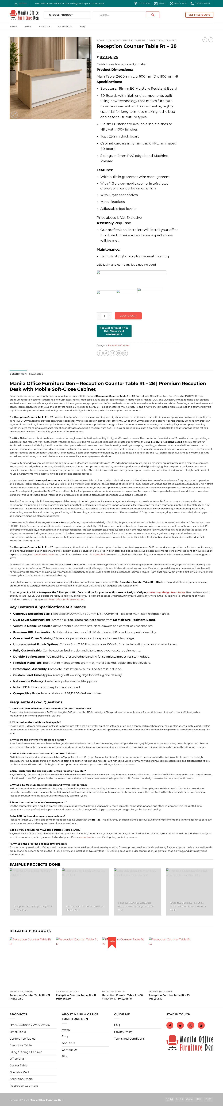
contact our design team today (166, 592)
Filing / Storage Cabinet (26, 1052)
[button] (21, 3)
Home (13, 26)
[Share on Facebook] (100, 353)
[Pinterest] (201, 1025)
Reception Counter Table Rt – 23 (169, 995)
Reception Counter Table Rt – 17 (76, 995)
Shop (28, 26)
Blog (83, 26)
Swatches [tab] (36, 374)
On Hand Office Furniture (126, 40)
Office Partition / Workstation (30, 1025)
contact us (85, 837)
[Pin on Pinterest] (119, 353)
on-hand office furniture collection (64, 599)
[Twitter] (180, 1025)
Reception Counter (162, 40)
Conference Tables (22, 1038)
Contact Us (65, 26)
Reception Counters (24, 1085)
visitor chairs (100, 554)
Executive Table (21, 1045)
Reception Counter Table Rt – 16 (122, 995)
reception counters (43, 554)
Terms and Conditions (129, 1038)
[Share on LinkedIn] (125, 353)
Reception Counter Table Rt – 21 (30, 995)
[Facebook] (169, 1025)
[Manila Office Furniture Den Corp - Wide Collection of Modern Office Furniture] (24, 15)
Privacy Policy (123, 1031)
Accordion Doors (21, 1079)
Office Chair (18, 1058)
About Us (44, 26)
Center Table (18, 1065)
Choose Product (61, 14)
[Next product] (204, 39)
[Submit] (152, 15)
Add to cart (128, 315)
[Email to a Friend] (112, 353)
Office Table (18, 1031)
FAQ (117, 1025)
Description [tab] (18, 374)
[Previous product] (210, 39)
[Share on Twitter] (106, 353)
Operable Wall (19, 1072)
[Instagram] (190, 1025)
